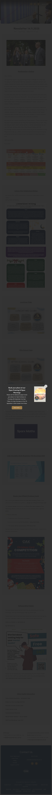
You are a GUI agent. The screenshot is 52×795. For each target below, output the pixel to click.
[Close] (45, 386)
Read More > (17, 407)
